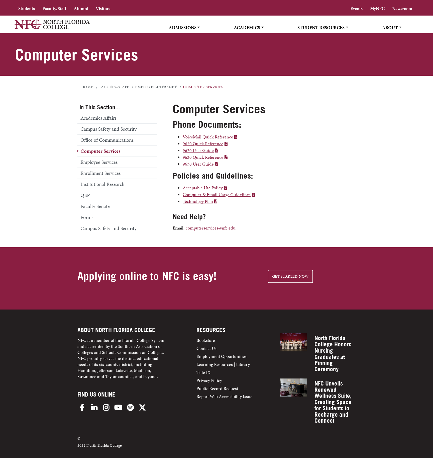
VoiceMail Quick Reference (208, 137)
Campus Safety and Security (108, 128)
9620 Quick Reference (203, 143)
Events (356, 8)
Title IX (203, 372)
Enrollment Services (100, 173)
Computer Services (100, 151)
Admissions (182, 27)
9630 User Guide (198, 164)
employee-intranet (156, 87)
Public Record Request (217, 388)
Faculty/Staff (54, 8)
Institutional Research (102, 184)
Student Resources (321, 27)
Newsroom (402, 8)
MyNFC (377, 8)
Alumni (81, 8)
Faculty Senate (95, 206)
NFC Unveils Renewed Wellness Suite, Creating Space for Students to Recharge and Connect (333, 402)
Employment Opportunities (221, 356)
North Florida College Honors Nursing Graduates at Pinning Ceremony (332, 353)
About (390, 27)
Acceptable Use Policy (203, 188)
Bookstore (206, 340)
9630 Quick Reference (203, 157)
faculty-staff (114, 87)
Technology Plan (198, 201)
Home (87, 87)
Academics (247, 27)
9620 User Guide (198, 150)
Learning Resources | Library (223, 364)
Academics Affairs (98, 117)
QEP (85, 195)
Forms (86, 217)
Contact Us (206, 348)
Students (26, 8)
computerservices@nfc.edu (211, 228)
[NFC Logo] (52, 28)
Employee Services (99, 162)
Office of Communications (107, 139)
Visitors (103, 8)
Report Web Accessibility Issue (224, 396)
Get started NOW (290, 276)
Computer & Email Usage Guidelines (217, 194)
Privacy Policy (209, 380)
